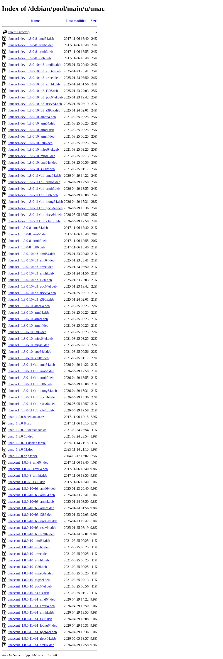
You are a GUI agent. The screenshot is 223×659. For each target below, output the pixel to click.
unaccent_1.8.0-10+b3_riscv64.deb (32, 527)
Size (93, 21)
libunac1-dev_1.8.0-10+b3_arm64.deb (34, 71)
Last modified (76, 21)
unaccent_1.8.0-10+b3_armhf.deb (31, 508)
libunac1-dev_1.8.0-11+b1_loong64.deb (35, 201)
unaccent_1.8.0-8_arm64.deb (28, 469)
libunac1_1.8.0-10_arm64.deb (28, 312)
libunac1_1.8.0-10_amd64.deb (29, 306)
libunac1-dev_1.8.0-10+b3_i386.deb (33, 91)
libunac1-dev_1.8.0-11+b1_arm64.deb (34, 182)
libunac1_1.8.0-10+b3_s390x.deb (31, 299)
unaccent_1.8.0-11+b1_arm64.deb (31, 606)
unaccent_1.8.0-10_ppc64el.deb (30, 586)
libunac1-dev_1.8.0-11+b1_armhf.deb (34, 188)
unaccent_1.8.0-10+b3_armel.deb (31, 501)
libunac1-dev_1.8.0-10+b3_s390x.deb (34, 110)
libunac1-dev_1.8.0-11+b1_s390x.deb (34, 221)
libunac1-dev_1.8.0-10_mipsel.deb (31, 156)
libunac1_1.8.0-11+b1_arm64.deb (31, 371)
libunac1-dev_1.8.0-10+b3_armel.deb (33, 78)
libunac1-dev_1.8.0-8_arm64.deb (30, 45)
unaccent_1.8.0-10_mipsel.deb (29, 580)
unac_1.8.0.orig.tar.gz (22, 456)
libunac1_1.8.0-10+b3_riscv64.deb (32, 293)
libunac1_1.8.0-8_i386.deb (26, 247)
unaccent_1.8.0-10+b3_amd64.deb (32, 488)
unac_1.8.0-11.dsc (20, 449)
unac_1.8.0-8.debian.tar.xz (26, 417)
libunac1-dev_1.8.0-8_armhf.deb (30, 51)
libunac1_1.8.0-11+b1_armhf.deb (31, 377)
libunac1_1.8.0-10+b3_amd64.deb (31, 254)
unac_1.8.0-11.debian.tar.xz (27, 443)
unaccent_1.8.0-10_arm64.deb (28, 547)
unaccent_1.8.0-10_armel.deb (28, 554)
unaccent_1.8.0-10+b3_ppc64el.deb (32, 521)
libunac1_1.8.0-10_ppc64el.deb (29, 351)
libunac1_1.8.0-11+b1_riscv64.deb (32, 404)
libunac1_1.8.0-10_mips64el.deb (30, 338)
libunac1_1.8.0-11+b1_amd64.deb (31, 364)
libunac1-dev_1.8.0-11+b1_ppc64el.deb (35, 208)
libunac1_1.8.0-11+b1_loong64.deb (32, 391)
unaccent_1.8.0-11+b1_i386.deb (30, 619)
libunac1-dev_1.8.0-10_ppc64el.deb (32, 162)
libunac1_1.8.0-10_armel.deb (28, 319)
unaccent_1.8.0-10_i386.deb (27, 567)
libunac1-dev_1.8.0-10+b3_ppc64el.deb (35, 97)
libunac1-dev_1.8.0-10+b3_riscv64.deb (35, 104)
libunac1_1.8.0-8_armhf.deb (27, 241)
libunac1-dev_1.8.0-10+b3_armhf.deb (34, 84)
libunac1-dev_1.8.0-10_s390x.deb (31, 169)
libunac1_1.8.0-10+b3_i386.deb (30, 280)
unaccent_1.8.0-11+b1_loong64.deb (32, 625)
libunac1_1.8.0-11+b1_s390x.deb (31, 410)
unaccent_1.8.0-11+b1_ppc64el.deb (32, 632)
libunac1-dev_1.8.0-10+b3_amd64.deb (34, 65)
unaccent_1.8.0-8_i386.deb (26, 482)
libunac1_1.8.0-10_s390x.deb (28, 358)
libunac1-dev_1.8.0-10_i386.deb (30, 143)
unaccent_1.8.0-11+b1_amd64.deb (31, 599)
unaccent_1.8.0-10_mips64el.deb (30, 573)
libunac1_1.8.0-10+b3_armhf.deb (31, 273)
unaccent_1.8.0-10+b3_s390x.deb (31, 534)
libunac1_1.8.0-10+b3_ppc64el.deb (32, 286)
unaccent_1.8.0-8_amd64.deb (28, 462)
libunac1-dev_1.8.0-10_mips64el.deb (33, 149)
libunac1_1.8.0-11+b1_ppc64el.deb (32, 397)
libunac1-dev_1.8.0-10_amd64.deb (32, 117)
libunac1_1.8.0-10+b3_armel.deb (30, 267)
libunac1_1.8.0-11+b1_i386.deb (30, 384)
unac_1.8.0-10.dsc (20, 436)
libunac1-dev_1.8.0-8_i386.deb (29, 58)
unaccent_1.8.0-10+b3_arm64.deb (31, 495)
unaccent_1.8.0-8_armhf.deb (27, 475)
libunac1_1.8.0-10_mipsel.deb (28, 345)
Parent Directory (19, 32)
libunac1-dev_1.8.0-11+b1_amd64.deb (34, 175)
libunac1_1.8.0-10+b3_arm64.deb (31, 260)
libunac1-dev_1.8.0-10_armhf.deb (31, 136)
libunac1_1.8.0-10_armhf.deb (28, 325)
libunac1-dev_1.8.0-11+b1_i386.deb (33, 195)
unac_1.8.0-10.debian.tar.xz (27, 430)
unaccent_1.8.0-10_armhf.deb (28, 560)
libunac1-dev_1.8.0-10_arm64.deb (31, 123)
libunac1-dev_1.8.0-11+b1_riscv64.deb (35, 214)
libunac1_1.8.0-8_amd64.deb (28, 228)
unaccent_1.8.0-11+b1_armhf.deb (31, 612)
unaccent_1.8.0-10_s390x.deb (28, 593)
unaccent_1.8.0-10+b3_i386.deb (30, 514)
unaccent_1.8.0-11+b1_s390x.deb (31, 645)
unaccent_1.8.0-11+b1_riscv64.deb (32, 638)
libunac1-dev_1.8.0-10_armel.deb (31, 130)
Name (35, 21)
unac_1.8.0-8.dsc (19, 423)
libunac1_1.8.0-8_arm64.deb (27, 234)
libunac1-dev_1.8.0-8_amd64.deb (31, 38)
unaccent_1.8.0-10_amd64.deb (29, 541)
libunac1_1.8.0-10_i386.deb (27, 332)
